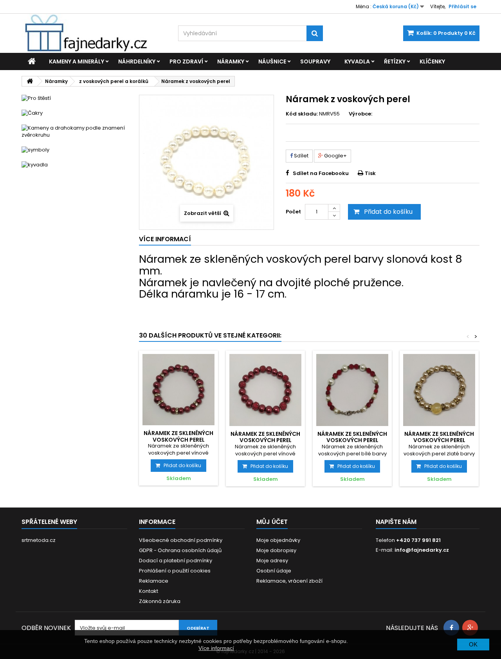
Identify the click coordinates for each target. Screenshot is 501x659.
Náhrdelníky (136, 61)
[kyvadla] (74, 164)
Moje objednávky (278, 540)
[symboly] (74, 149)
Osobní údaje (273, 570)
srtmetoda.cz (39, 540)
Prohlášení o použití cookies (175, 570)
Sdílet (300, 155)
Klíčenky (432, 61)
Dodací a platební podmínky (175, 560)
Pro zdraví (186, 61)
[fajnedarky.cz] (94, 33)
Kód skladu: (302, 113)
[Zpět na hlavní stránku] (29, 81)
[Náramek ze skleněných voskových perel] (178, 390)
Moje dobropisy (276, 550)
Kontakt (148, 591)
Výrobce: (360, 113)
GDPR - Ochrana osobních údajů (180, 550)
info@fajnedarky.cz (422, 550)
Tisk (370, 173)
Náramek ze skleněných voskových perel (178, 436)
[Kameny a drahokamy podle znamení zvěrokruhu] (74, 132)
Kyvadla (357, 61)
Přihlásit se (462, 6)
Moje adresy (272, 560)
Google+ (335, 155)
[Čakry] (74, 113)
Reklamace (153, 581)
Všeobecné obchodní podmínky (180, 540)
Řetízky (394, 61)
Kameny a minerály (76, 61)
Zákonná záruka (159, 601)
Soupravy (315, 61)
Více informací (216, 648)
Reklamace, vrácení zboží (289, 581)
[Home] (32, 61)
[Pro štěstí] (74, 98)
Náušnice (272, 61)
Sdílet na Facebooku (321, 173)
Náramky (230, 61)
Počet (293, 211)
